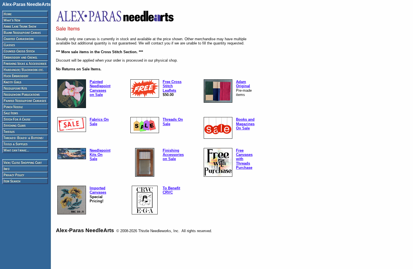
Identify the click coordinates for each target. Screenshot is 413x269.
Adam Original (243, 84)
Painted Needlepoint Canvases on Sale (100, 88)
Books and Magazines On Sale (245, 123)
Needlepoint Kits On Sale (100, 154)
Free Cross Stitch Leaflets (172, 86)
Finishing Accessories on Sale (173, 154)
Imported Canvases (98, 190)
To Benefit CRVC (171, 190)
